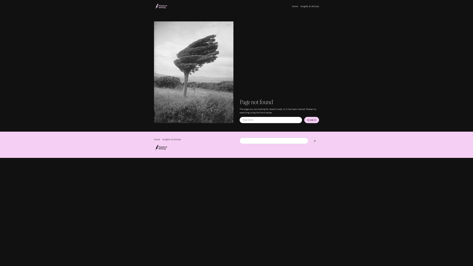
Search (311, 120)
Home (295, 6)
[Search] (314, 141)
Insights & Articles (309, 6)
